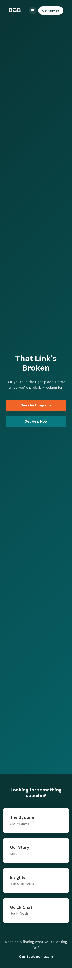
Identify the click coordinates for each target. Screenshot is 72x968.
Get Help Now (36, 421)
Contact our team (36, 956)
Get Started (50, 10)
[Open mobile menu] (32, 10)
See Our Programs (36, 405)
